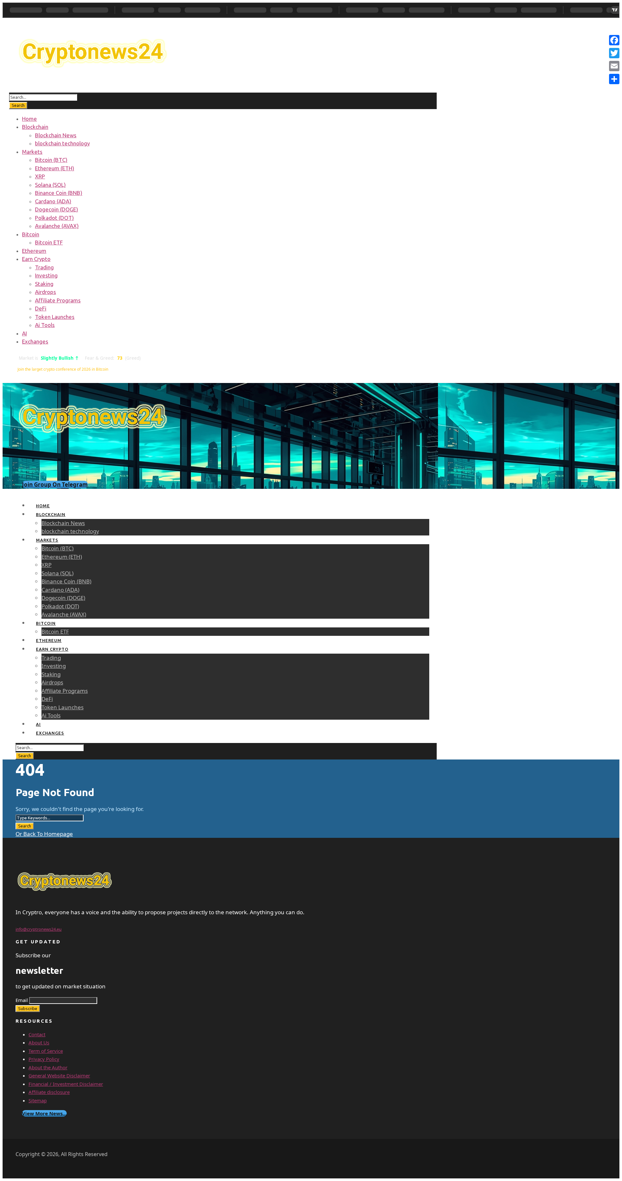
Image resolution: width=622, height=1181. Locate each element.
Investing (46, 275)
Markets (32, 152)
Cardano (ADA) (53, 201)
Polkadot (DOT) (54, 218)
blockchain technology (62, 143)
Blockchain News (55, 135)
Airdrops (45, 292)
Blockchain (35, 127)
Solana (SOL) (50, 185)
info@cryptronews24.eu (39, 929)
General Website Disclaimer (59, 1075)
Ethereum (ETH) (54, 168)
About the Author (48, 1067)
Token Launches (55, 317)
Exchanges (35, 341)
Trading (44, 267)
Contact (37, 1034)
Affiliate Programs (58, 300)
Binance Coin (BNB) (58, 193)
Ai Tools (45, 325)
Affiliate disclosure (49, 1092)
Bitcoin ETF (49, 242)
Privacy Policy (44, 1059)
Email (22, 1000)
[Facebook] (614, 40)
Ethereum (34, 251)
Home (29, 119)
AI (24, 333)
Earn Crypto (36, 259)
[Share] (614, 79)
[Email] (614, 66)
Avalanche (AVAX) (57, 226)
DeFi (40, 308)
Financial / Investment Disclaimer (66, 1084)
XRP (40, 176)
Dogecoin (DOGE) (56, 209)
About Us (39, 1042)
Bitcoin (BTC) (51, 160)
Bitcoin (30, 234)
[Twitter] (614, 53)
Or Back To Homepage (44, 834)
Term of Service (46, 1051)
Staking (44, 284)
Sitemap (38, 1100)
